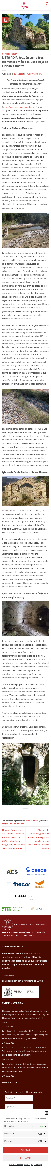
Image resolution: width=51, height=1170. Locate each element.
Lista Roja (12, 823)
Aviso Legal (28, 1164)
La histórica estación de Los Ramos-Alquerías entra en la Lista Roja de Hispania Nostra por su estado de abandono (25, 1067)
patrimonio (21, 823)
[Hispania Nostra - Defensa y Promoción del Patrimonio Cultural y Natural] (25, 5)
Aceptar (25, 1150)
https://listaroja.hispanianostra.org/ (20, 107)
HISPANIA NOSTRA (11, 953)
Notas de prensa (9, 54)
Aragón (5, 823)
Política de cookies (16, 1164)
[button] (46, 1113)
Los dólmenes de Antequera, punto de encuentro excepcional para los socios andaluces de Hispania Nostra (38, 839)
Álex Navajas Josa (34, 74)
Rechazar (25, 1158)
